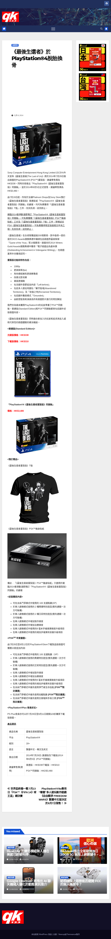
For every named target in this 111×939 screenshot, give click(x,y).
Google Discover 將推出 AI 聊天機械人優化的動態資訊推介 (29, 882)
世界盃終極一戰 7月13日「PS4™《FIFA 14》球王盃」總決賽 (21, 792)
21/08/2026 (13, 889)
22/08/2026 (13, 859)
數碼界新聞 (11, 847)
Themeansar (71, 934)
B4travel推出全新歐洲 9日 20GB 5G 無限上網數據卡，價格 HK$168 (81, 854)
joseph (25, 859)
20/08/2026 (67, 889)
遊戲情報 (15, 45)
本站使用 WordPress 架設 (41, 934)
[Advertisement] (37, 93)
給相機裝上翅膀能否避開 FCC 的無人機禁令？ (80, 882)
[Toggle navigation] (53, 28)
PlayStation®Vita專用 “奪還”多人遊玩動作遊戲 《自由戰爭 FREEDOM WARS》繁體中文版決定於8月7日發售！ (54, 796)
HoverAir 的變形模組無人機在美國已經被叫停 (28, 852)
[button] (101, 29)
